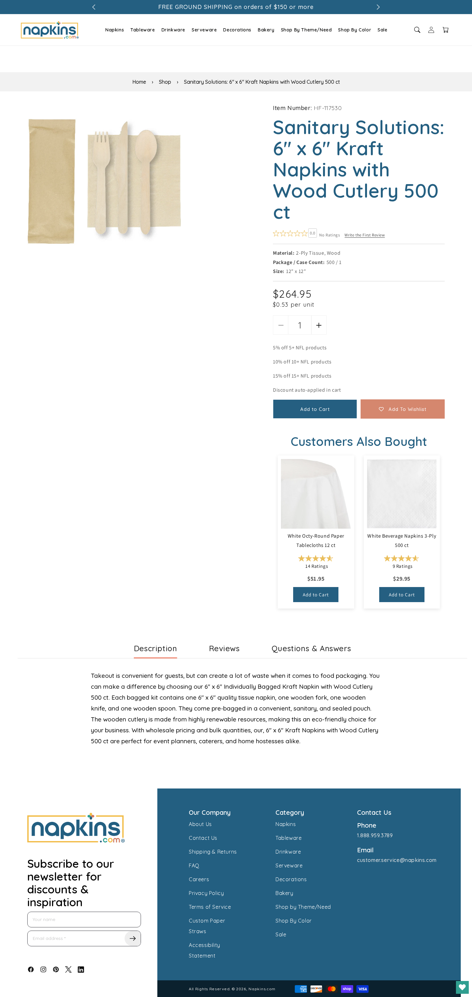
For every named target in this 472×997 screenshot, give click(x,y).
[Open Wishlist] (462, 987)
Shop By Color (354, 30)
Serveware (204, 30)
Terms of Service (210, 907)
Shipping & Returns (213, 851)
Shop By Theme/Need (306, 30)
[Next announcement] (378, 7)
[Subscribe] (133, 938)
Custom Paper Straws (207, 925)
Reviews (224, 648)
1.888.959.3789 (375, 835)
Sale (382, 30)
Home (139, 82)
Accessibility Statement (204, 950)
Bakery (266, 30)
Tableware (142, 30)
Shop (165, 82)
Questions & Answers (311, 648)
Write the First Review (365, 235)
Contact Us (203, 838)
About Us (200, 824)
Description (155, 648)
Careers (199, 879)
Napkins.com (262, 988)
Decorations (237, 30)
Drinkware (173, 30)
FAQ (194, 865)
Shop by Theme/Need (303, 907)
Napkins (114, 30)
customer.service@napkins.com (397, 860)
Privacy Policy (206, 893)
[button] (113, 30)
